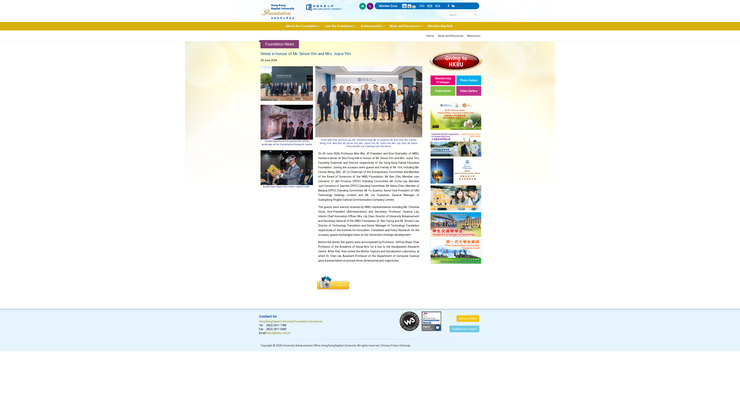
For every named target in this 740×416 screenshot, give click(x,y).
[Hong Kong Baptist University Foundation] (282, 9)
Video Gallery (468, 90)
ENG (422, 6)
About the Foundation (301, 26)
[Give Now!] (456, 61)
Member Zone (388, 6)
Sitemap (405, 345)
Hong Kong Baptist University (338, 345)
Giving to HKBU (468, 318)
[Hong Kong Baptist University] (323, 7)
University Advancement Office (301, 345)
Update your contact (464, 328)
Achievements (371, 26)
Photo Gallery (469, 80)
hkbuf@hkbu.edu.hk (278, 333)
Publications (443, 90)
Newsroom (473, 35)
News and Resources (404, 26)
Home (430, 35)
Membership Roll (440, 26)
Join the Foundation (339, 26)
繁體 (429, 6)
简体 (437, 6)
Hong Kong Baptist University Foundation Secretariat (290, 321)
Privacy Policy (390, 345)
